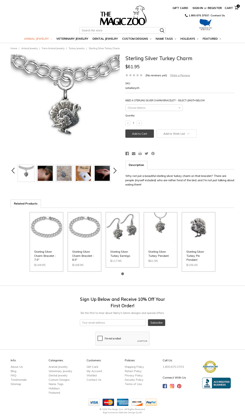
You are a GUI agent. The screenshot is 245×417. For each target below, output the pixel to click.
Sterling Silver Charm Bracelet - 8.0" (83, 255)
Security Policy (134, 379)
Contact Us (218, 15)
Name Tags (165, 38)
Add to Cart (46, 232)
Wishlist (92, 375)
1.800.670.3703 (198, 15)
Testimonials (19, 379)
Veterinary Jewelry (72, 38)
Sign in (197, 8)
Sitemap (16, 384)
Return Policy (133, 371)
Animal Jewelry (37, 38)
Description (136, 165)
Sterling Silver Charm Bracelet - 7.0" (45, 255)
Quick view (46, 225)
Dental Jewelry (105, 38)
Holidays (188, 38)
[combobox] (122, 30)
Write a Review (180, 75)
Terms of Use (133, 384)
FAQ (13, 375)
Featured (210, 38)
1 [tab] (122, 273)
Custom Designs (135, 38)
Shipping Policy (134, 367)
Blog (13, 371)
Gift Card (180, 8)
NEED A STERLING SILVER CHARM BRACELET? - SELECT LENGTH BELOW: (165, 100)
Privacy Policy (134, 375)
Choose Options (160, 232)
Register (215, 8)
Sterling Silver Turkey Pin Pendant (195, 255)
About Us (17, 367)
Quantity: (130, 115)
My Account (94, 371)
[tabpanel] (46, 242)
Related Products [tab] (25, 203)
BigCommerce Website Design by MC (122, 412)
